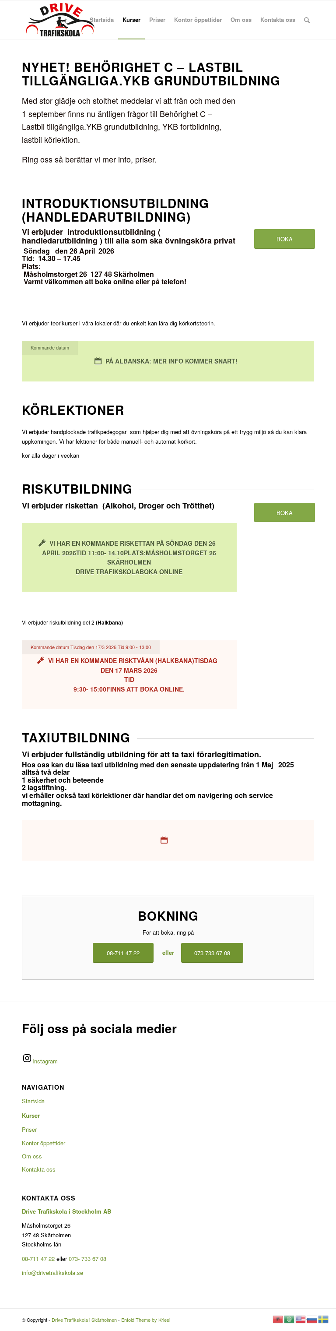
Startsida (33, 1101)
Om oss (32, 1156)
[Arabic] (289, 1318)
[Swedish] (323, 1318)
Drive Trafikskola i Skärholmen (84, 1319)
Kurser (31, 1115)
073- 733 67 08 (87, 1258)
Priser (29, 1129)
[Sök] (307, 19)
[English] (301, 1318)
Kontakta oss (39, 1169)
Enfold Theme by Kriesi (145, 1319)
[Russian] (312, 1318)
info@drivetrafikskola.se (52, 1272)
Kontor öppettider (43, 1143)
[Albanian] (278, 1318)
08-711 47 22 (38, 1258)
